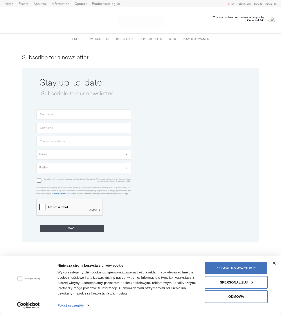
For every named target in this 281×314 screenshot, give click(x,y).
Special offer (151, 39)
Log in (258, 4)
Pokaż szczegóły (71, 305)
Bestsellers (125, 39)
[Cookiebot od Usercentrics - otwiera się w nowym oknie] (28, 305)
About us (40, 4)
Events (23, 4)
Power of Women (196, 39)
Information (60, 4)
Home (8, 4)
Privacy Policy (59, 194)
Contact (81, 4)
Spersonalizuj (234, 282)
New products (97, 39)
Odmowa (236, 296)
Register (271, 4)
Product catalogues (106, 4)
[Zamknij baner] (274, 263)
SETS (172, 39)
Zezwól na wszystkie (236, 268)
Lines (75, 39)
